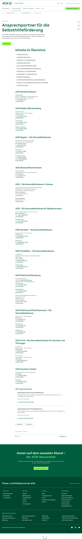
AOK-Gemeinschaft (8, 493)
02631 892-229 (21, 325)
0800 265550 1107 (22, 260)
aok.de (43, 497)
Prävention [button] (23, 96)
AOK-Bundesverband (7, 516)
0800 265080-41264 (23, 242)
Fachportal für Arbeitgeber (49, 499)
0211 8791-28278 (22, 290)
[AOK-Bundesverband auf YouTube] (79, 527)
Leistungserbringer (47, 495)
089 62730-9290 (22, 151)
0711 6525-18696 (22, 122)
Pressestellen (6, 495)
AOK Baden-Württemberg (8, 518)
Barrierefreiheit (65, 501)
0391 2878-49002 (22, 375)
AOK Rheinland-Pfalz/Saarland (70, 518)
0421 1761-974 (22, 175)
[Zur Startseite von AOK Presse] (2, 13)
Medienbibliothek (27, 497)
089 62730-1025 (22, 145)
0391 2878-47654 (22, 381)
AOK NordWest (45, 518)
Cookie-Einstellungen (66, 495)
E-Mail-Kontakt (19, 101)
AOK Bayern (5, 520)
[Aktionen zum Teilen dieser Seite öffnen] (78, 29)
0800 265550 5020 (22, 266)
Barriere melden (65, 503)
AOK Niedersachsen (27, 520)
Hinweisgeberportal (66, 506)
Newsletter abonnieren (72, 8)
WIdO (43, 493)
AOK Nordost (45, 516)
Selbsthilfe (19, 424)
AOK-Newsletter (27, 495)
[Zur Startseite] (7, 3)
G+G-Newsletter (27, 503)
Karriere (44, 501)
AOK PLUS (44, 520)
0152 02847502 (23, 159)
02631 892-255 (21, 331)
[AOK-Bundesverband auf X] (72, 527)
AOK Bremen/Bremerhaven (28, 516)
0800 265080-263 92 (22, 236)
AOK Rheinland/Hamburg (68, 516)
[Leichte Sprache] (58, 3)
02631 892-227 (21, 319)
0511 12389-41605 (23, 215)
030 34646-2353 (22, 99)
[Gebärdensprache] (62, 3)
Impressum (64, 493)
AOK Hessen (25, 518)
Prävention (29, 424)
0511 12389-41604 (22, 221)
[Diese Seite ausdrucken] (78, 25)
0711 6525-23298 (22, 128)
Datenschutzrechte (66, 499)
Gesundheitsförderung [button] (26, 280)
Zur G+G (25, 501)
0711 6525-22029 (22, 116)
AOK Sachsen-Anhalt (67, 520)
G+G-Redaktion (7, 497)
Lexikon (24, 499)
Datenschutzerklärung (67, 497)
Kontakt (25, 493)
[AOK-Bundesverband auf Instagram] (75, 527)
